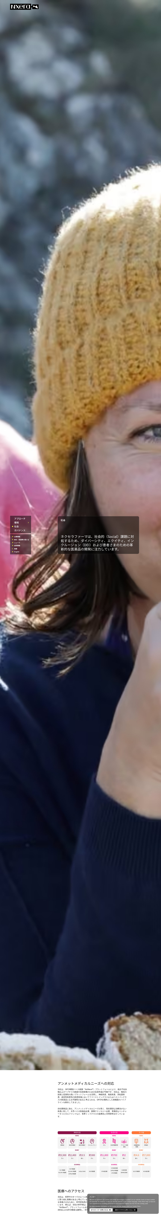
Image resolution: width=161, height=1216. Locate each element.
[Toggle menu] (28, 522)
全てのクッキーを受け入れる (99, 1210)
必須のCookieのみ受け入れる (124, 1210)
